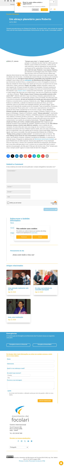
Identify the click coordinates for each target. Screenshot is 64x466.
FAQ (43, 461)
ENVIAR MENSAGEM (45, 400)
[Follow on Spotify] (31, 441)
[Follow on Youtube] (28, 441)
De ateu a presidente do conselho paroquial (43, 288)
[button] (58, 345)
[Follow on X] (25, 441)
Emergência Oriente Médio (45, 344)
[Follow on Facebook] (18, 441)
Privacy (21, 461)
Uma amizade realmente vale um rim (18, 288)
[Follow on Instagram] (21, 441)
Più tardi (35, 10)
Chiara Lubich (22, 90)
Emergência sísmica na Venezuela (18, 344)
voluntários (28, 80)
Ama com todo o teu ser (23, 255)
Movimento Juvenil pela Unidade (44, 139)
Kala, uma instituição (15, 317)
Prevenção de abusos (35, 461)
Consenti (44, 10)
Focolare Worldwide (12, 14)
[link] (8, 156)
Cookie (26, 461)
